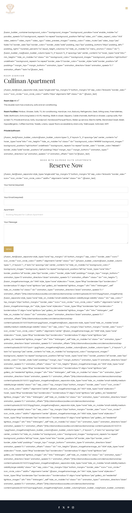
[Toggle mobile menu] (126, 8)
